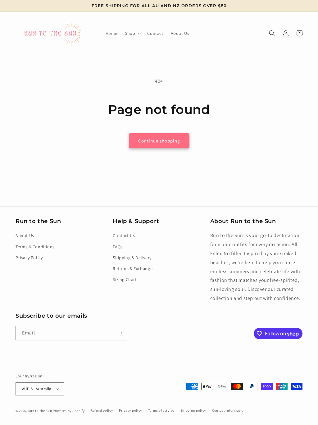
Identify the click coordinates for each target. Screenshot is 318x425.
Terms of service (161, 410)
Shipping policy (193, 410)
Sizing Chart (125, 279)
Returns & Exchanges (133, 268)
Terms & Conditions (35, 247)
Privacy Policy (29, 257)
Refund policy (102, 410)
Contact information (229, 410)
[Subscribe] (120, 333)
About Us (25, 235)
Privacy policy (130, 410)
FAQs (117, 247)
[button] (132, 33)
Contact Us (124, 235)
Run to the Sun (40, 411)
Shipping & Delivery (132, 257)
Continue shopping (159, 141)
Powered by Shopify (69, 411)
